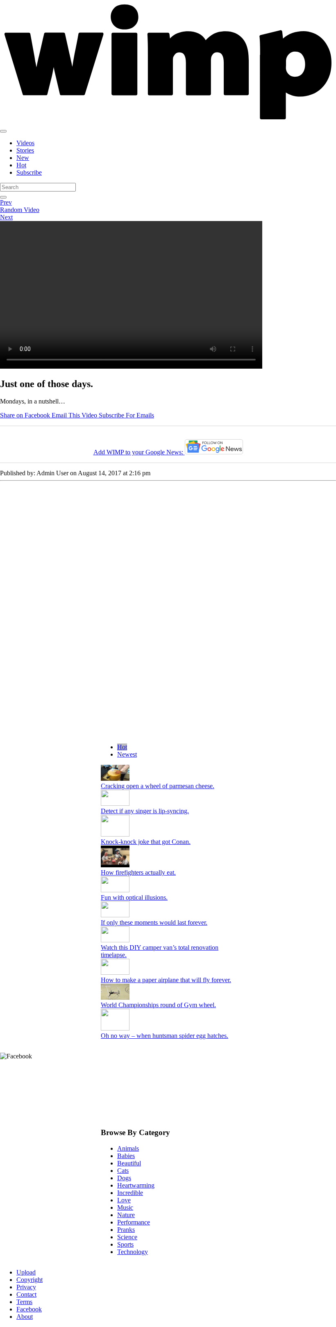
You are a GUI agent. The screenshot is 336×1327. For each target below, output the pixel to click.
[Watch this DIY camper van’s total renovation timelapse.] (115, 940)
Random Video (19, 209)
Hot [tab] (122, 746)
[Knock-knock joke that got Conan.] (115, 834)
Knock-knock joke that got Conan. (146, 841)
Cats (123, 1170)
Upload (26, 1272)
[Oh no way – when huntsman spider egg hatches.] (115, 1028)
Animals (128, 1148)
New (22, 157)
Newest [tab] (127, 754)
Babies (126, 1155)
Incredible (130, 1192)
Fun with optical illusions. (134, 897)
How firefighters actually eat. (138, 872)
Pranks (126, 1229)
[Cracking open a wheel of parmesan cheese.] (115, 778)
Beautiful (129, 1163)
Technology (132, 1251)
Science (127, 1237)
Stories (25, 150)
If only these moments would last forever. (154, 922)
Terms (24, 1301)
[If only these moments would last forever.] (115, 915)
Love (124, 1200)
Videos (25, 142)
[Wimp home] (168, 121)
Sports (125, 1244)
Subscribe (29, 172)
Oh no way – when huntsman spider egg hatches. (164, 1035)
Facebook (29, 1309)
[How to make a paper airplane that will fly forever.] (115, 972)
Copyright (29, 1279)
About (24, 1316)
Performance (133, 1222)
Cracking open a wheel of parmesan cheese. (157, 785)
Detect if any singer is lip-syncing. (145, 810)
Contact (26, 1294)
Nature (126, 1214)
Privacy (26, 1287)
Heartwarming (135, 1185)
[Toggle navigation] (3, 131)
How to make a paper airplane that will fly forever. (166, 979)
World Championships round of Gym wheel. (158, 1004)
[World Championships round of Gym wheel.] (115, 997)
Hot (21, 165)
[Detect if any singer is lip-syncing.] (115, 803)
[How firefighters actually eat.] (115, 865)
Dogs (124, 1177)
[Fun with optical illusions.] (115, 890)
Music (125, 1207)
